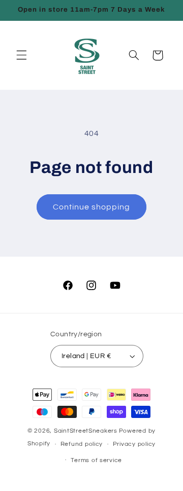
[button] (21, 55)
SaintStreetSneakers (85, 431)
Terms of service (96, 460)
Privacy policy (134, 444)
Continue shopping (92, 207)
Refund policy (81, 444)
